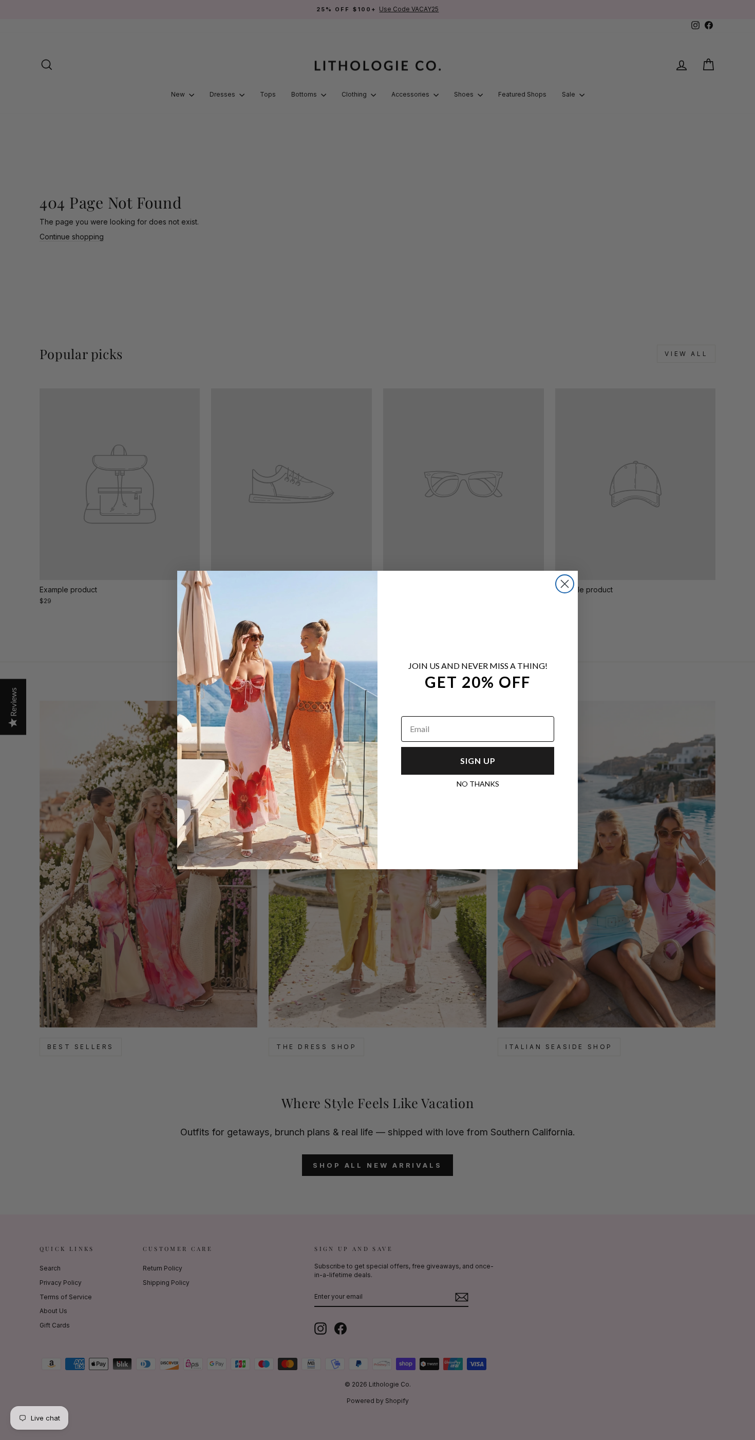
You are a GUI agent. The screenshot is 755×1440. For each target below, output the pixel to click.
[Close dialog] (565, 584)
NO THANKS (478, 783)
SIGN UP (478, 760)
